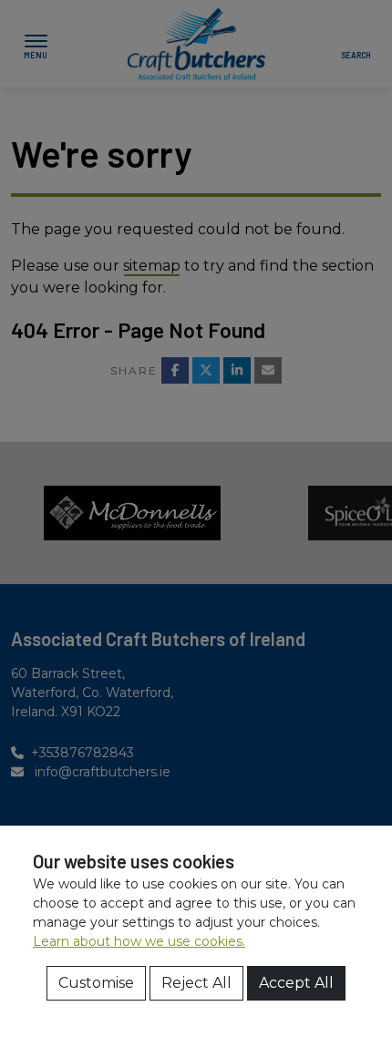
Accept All (296, 982)
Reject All (196, 982)
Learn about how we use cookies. (139, 941)
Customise (96, 982)
